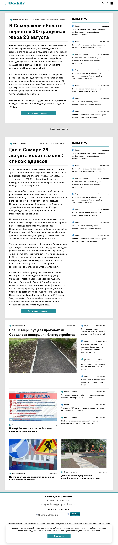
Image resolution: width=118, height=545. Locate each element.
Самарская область (20, 19)
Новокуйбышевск (18, 325)
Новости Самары (81, 54)
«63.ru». (13, 107)
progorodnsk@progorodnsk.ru (58, 504)
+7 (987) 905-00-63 (58, 500)
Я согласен (59, 536)
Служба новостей (59, 143)
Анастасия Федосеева (58, 20)
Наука (77, 26)
